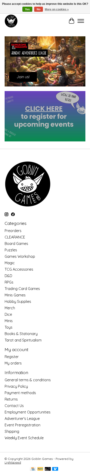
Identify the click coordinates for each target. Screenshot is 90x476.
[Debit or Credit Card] (48, 469)
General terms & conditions (28, 380)
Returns (11, 399)
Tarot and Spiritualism (23, 340)
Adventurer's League (22, 418)
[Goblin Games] (11, 20)
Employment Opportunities (28, 412)
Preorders (13, 230)
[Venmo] (55, 469)
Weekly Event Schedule (24, 438)
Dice (8, 314)
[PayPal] (40, 469)
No (38, 9)
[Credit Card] (33, 469)
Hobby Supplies (18, 301)
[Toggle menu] (80, 21)
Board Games (16, 243)
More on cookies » (57, 9)
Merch (10, 308)
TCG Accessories (19, 269)
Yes (27, 9)
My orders (13, 363)
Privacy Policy (16, 386)
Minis (9, 320)
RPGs (9, 282)
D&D (8, 275)
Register (12, 356)
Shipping (12, 431)
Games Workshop (20, 256)
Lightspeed (13, 462)
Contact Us (14, 405)
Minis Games (15, 295)
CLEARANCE (15, 237)
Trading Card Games (22, 288)
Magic (10, 263)
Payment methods (20, 392)
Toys (8, 327)
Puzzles (11, 250)
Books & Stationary (21, 333)
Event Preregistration (22, 425)
